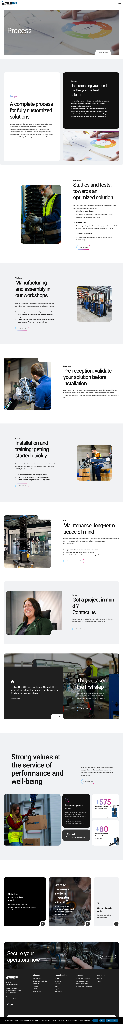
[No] (121, 1020)
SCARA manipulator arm (83, 978)
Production (57, 981)
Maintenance (58, 991)
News (99, 981)
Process (35, 986)
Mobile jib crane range (82, 981)
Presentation (89, 781)
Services (99, 978)
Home (100, 52)
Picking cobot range (82, 983)
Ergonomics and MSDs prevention (40, 982)
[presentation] (55, 716)
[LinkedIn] (7, 1004)
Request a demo (108, 956)
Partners (35, 989)
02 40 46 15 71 (10, 982)
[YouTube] (12, 1004)
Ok (95, 1020)
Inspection (57, 989)
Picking (56, 986)
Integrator (57, 994)
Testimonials (84, 709)
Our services (22, 328)
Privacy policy (112, 1020)
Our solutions (84, 247)
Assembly (57, 984)
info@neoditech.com (12, 984)
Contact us (79, 629)
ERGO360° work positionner (84, 986)
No (102, 1020)
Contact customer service (74, 561)
